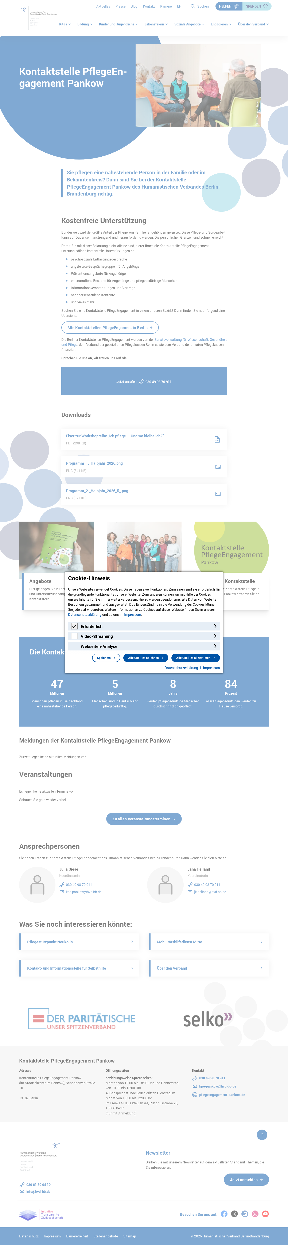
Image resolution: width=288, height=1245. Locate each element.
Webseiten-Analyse (99, 646)
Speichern (104, 658)
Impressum (132, 614)
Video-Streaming (97, 636)
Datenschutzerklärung (84, 614)
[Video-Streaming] (74, 638)
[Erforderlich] (74, 628)
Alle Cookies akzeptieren (193, 658)
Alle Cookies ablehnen (143, 658)
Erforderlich (91, 626)
